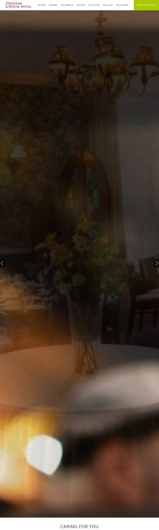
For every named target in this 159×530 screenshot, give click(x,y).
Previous (4, 263)
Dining (81, 5)
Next (154, 262)
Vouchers (122, 5)
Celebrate (67, 5)
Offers (42, 5)
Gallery (108, 5)
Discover (94, 5)
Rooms (53, 5)
